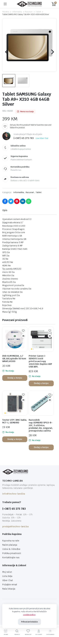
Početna (5, 12)
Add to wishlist (5, 126)
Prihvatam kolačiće (29, 622)
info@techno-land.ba (13, 493)
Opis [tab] (4, 210)
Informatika (17, 12)
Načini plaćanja (9, 544)
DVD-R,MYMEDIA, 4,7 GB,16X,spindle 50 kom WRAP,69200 (14, 359)
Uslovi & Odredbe (11, 549)
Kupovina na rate (10, 540)
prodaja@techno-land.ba (15, 526)
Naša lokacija (8, 588)
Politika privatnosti (11, 553)
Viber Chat (7, 580)
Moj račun (7, 572)
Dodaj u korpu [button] (14, 377)
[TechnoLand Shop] (29, 4)
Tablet (38, 12)
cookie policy (29, 614)
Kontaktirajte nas (11, 557)
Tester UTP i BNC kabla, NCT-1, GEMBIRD (14, 421)
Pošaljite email (9, 584)
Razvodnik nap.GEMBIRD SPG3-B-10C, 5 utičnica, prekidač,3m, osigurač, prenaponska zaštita (41, 425)
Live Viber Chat (42, 138)
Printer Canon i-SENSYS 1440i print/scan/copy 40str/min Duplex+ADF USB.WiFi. (40, 361)
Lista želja (7, 576)
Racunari (29, 12)
